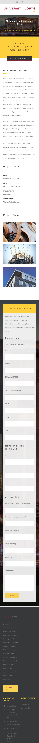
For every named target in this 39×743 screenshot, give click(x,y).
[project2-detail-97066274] (19, 268)
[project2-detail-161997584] (19, 245)
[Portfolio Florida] (19, 26)
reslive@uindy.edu (12, 725)
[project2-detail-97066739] (19, 222)
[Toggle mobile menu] (34, 11)
